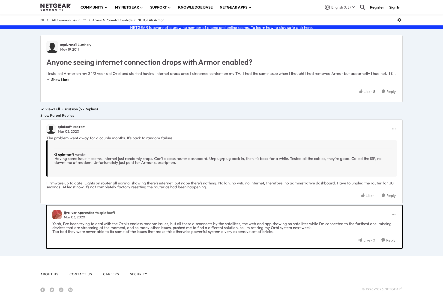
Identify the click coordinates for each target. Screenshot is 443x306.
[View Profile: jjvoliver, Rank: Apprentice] (57, 214)
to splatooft (105, 212)
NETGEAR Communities (58, 20)
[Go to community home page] (55, 7)
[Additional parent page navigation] (84, 20)
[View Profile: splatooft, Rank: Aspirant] (51, 129)
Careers (111, 274)
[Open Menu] (399, 20)
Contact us (80, 274)
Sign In (394, 7)
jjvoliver (70, 212)
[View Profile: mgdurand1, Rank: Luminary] (52, 47)
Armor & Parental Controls (112, 20)
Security (138, 274)
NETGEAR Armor (151, 20)
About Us (49, 274)
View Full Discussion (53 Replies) (71, 109)
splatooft (65, 126)
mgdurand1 (68, 44)
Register (377, 7)
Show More (60, 79)
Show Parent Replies (57, 115)
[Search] (362, 7)
